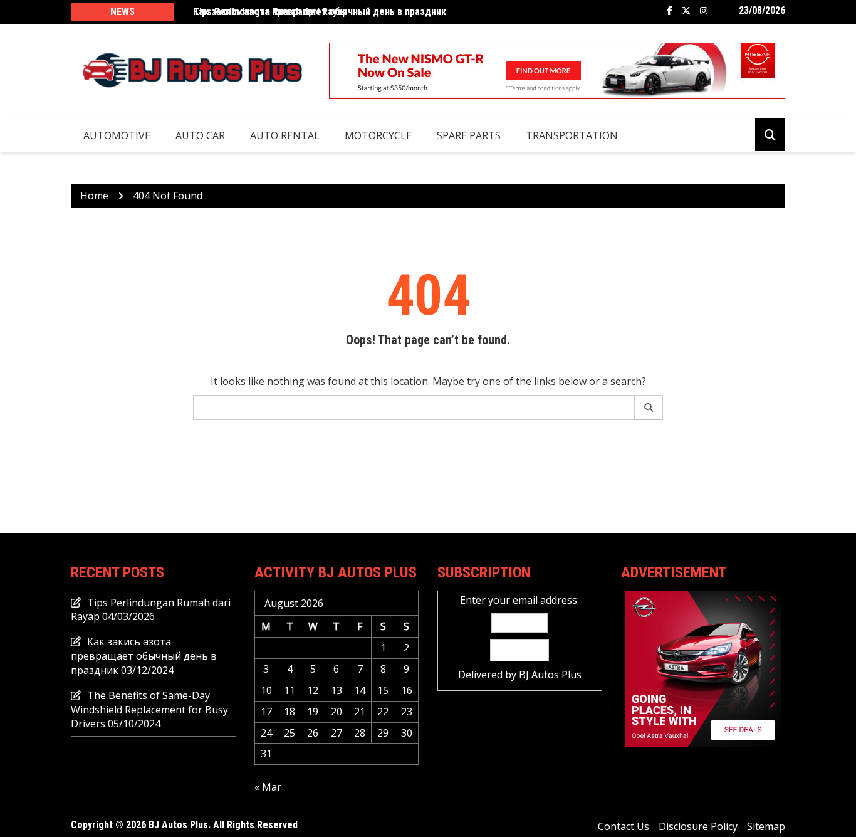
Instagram (703, 10)
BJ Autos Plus (550, 675)
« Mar (267, 787)
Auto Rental (285, 135)
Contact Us (623, 826)
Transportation (572, 135)
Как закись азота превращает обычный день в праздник (144, 655)
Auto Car (200, 135)
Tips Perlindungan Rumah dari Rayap (270, 12)
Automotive (116, 135)
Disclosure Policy (698, 826)
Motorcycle (378, 135)
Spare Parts (469, 135)
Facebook (669, 10)
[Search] (649, 407)
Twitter (686, 10)
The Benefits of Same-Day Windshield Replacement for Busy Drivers (149, 709)
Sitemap (766, 826)
